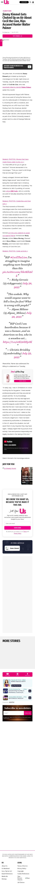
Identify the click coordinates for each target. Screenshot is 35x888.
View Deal (22, 381)
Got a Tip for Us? (7, 871)
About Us (4, 866)
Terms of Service (23, 866)
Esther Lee (6, 32)
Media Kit (5, 876)
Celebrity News (7, 11)
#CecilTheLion (18, 257)
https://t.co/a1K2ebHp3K (17, 342)
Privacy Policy (17, 533)
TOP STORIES (16, 36)
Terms (25, 531)
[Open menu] (2, 2)
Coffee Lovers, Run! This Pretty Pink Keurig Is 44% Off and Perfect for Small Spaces (22, 376)
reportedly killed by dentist (17, 87)
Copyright (21, 871)
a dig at (12, 191)
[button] (30, 2)
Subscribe (24, 2)
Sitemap (4, 879)
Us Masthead (6, 868)
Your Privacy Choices (20, 878)
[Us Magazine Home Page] (6, 2)
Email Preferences (7, 874)
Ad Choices (21, 882)
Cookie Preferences (23, 874)
